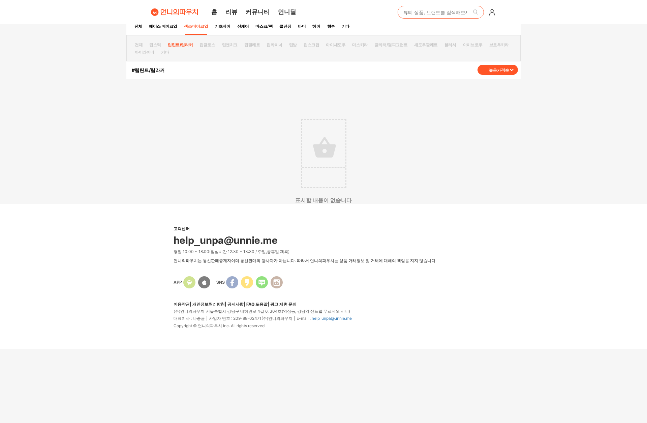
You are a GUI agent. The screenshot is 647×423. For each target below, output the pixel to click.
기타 (345, 26)
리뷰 (231, 11)
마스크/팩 (264, 26)
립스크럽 (311, 44)
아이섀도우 (335, 44)
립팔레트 (252, 44)
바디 (302, 26)
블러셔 (450, 44)
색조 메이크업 (196, 26)
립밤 (293, 44)
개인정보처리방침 (208, 304)
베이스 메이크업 (163, 26)
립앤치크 (230, 44)
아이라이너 (144, 52)
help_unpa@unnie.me (332, 318)
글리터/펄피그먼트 (391, 44)
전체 (138, 26)
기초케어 (222, 26)
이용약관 (182, 304)
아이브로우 (473, 44)
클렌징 (285, 26)
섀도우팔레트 (426, 44)
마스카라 (360, 44)
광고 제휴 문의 (283, 304)
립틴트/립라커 (180, 44)
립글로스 (207, 44)
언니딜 (287, 11)
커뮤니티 (258, 11)
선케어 (243, 26)
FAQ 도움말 (257, 304)
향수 (331, 26)
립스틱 (155, 44)
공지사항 (235, 304)
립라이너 (274, 44)
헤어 (316, 26)
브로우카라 (499, 44)
